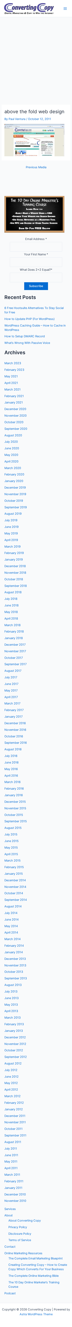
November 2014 (15, 887)
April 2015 (11, 854)
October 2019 (13, 501)
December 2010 (15, 1194)
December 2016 (15, 723)
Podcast (10, 1293)
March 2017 (12, 703)
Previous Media (36, 167)
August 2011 (12, 1142)
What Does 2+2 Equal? (36, 269)
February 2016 (14, 788)
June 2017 (11, 684)
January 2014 (13, 952)
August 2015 (13, 828)
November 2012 (15, 1044)
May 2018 (11, 612)
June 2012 (11, 1076)
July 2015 (10, 834)
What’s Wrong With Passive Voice (27, 343)
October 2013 (13, 972)
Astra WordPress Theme (36, 1314)
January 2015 (13, 873)
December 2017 (15, 644)
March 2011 (12, 1174)
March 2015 (12, 860)
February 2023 (14, 370)
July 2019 (10, 520)
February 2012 (14, 1103)
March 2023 (12, 363)
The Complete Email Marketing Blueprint (35, 1258)
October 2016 (13, 736)
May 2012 (11, 1083)
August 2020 (13, 435)
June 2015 (11, 841)
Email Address (36, 239)
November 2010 (15, 1201)
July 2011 (10, 1148)
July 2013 (10, 991)
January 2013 (13, 1031)
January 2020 (13, 481)
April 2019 (11, 540)
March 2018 (12, 625)
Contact (9, 1246)
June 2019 (11, 527)
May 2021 (11, 376)
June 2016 (11, 762)
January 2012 (13, 1109)
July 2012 (10, 1070)
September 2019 (15, 507)
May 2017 (11, 690)
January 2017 (13, 716)
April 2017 (11, 697)
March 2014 (12, 939)
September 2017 (15, 664)
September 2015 (15, 821)
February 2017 (14, 710)
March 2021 (12, 389)
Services (10, 1209)
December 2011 (14, 1116)
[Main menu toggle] (65, 8)
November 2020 (15, 415)
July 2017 (10, 677)
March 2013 (12, 1017)
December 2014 (15, 880)
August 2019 (13, 513)
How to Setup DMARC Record (24, 336)
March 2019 (12, 546)
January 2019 (13, 559)
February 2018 (14, 631)
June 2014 (11, 919)
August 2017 (12, 671)
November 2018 (15, 572)
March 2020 (12, 468)
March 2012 (12, 1096)
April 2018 (11, 618)
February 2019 (14, 553)
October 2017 (13, 658)
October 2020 (13, 422)
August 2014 (13, 906)
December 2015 (15, 802)
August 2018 (13, 592)
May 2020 (11, 455)
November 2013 (15, 965)
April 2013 (11, 1011)
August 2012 (13, 1063)
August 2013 (13, 985)
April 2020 (11, 461)
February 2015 (14, 867)
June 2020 (11, 448)
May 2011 (10, 1161)
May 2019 (11, 533)
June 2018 (11, 605)
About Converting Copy (24, 1220)
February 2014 (14, 945)
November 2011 (15, 1122)
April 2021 (11, 383)
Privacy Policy (17, 1227)
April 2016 (11, 775)
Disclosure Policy (19, 1234)
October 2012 (13, 1050)
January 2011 (13, 1188)
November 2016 (15, 730)
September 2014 (15, 900)
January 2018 (13, 638)
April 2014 (11, 932)
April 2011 (11, 1168)
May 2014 (11, 926)
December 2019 (15, 487)
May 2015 (11, 847)
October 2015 (13, 815)
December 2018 (15, 566)
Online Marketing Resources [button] (23, 1253)
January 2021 (13, 402)
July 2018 (10, 599)
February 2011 (13, 1181)
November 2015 (15, 808)
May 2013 (11, 1004)
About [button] (8, 1215)
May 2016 (11, 769)
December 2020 (15, 409)
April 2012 (11, 1089)
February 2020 (14, 474)
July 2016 (10, 756)
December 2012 (15, 1037)
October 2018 (13, 579)
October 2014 (13, 893)
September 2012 (15, 1057)
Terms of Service (19, 1240)
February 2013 (14, 1024)
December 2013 (15, 959)
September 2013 (15, 978)
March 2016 (12, 782)
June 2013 (11, 998)
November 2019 (15, 494)
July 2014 (10, 913)
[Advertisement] (36, 55)
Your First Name (36, 254)
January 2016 (13, 795)
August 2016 (13, 749)
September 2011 (15, 1135)
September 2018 (15, 586)
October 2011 (13, 1129)
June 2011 (11, 1155)
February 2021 (14, 396)
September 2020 (15, 429)
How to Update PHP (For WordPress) (29, 319)
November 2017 (15, 651)
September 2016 (15, 743)
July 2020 (11, 442)
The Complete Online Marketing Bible (33, 1276)
